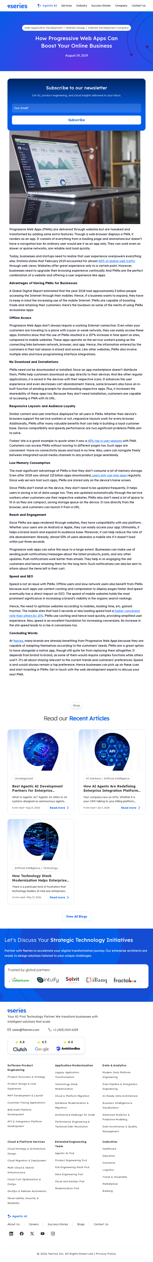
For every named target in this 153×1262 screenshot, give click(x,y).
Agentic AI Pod (64, 1153)
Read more (57, 807)
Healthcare (109, 1148)
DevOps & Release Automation (26, 1191)
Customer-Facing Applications (26, 1102)
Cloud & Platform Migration (72, 1095)
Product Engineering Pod (71, 1160)
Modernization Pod (67, 1188)
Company (121, 5)
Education (108, 1155)
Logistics (108, 1169)
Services (66, 5)
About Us (13, 1224)
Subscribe (76, 120)
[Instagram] (53, 1234)
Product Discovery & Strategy (26, 1076)
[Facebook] (21, 1234)
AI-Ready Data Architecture (120, 1095)
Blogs (81, 1224)
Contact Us (139, 5)
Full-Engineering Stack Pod (72, 1167)
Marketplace (110, 1183)
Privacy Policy (106, 1253)
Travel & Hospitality (114, 1176)
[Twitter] (32, 1234)
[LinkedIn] (11, 1234)
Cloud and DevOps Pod (69, 1181)
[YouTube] (42, 1234)
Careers (34, 1224)
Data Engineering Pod (69, 1174)
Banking (107, 1190)
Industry (81, 5)
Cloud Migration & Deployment (26, 1160)
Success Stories (101, 5)
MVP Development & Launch (25, 1095)
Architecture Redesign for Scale (75, 1114)
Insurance (108, 1162)
